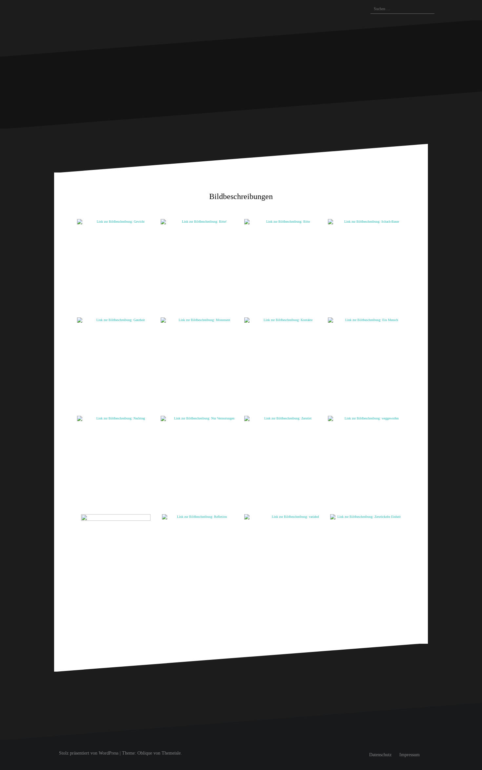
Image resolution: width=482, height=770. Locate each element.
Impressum (409, 754)
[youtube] (360, 9)
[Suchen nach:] (399, 9)
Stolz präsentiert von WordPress (88, 753)
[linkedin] (347, 9)
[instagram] (314, 9)
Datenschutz (380, 754)
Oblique (144, 753)
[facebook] (327, 9)
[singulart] (337, 9)
